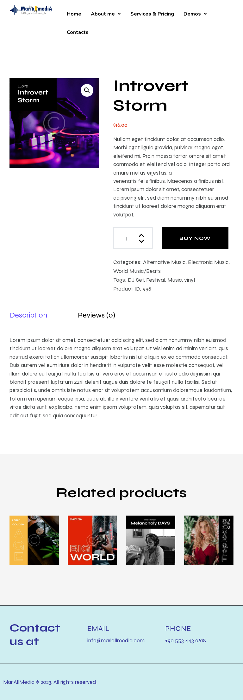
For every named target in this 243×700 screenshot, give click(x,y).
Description (28, 314)
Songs (93, 530)
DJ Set (136, 279)
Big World (83, 537)
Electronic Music (208, 262)
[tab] (28, 315)
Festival (155, 279)
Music (174, 279)
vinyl (189, 279)
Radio (34, 530)
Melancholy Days (149, 537)
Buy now (195, 238)
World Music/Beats (137, 270)
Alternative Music (164, 262)
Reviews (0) (96, 314)
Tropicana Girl (205, 537)
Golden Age (27, 537)
